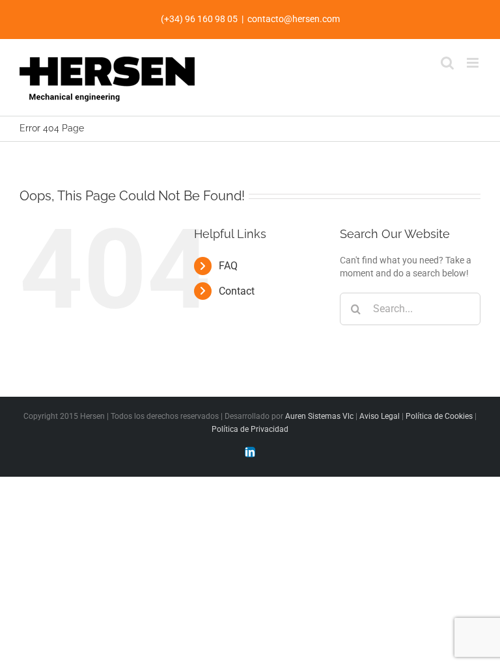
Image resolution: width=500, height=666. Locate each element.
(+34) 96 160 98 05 (199, 19)
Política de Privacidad (250, 429)
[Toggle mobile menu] (473, 63)
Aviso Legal (379, 416)
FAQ (228, 266)
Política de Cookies (439, 416)
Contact (237, 291)
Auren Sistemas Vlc (319, 416)
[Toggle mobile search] (447, 63)
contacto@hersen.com (293, 19)
